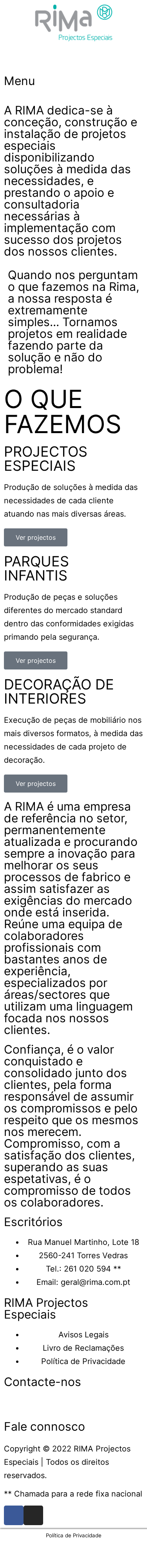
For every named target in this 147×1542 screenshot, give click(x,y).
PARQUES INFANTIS (36, 568)
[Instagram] (33, 1515)
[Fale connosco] (14, 1405)
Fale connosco (44, 1426)
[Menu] (14, 59)
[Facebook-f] (14, 1515)
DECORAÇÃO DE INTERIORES (59, 691)
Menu (19, 81)
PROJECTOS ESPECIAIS (45, 458)
